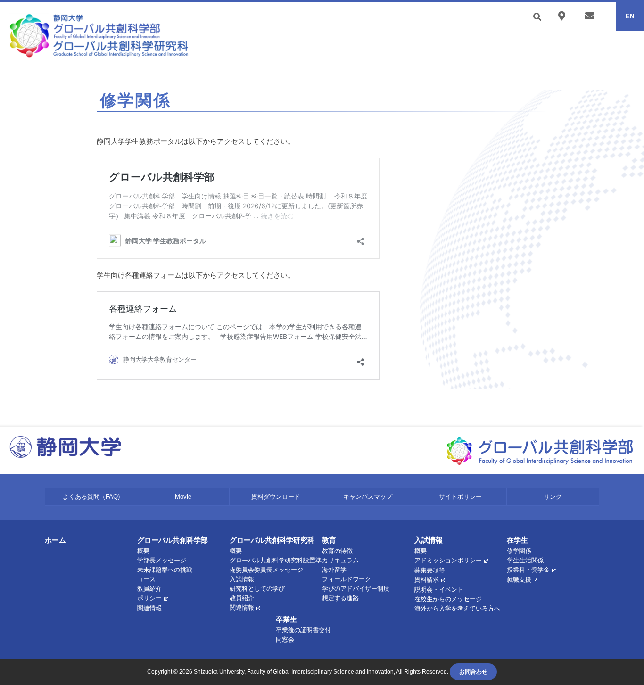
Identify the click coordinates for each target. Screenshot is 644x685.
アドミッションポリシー (448, 560)
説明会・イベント (438, 589)
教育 (329, 540)
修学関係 (519, 550)
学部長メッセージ (161, 560)
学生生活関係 (525, 560)
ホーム (55, 540)
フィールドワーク (346, 579)
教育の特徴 (337, 550)
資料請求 (426, 579)
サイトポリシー (460, 496)
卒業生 (286, 619)
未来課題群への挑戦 (164, 569)
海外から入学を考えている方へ (457, 608)
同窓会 (285, 639)
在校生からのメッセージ (448, 598)
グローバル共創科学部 (172, 540)
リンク (553, 496)
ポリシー (149, 598)
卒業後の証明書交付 (303, 630)
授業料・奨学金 (528, 569)
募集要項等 (429, 570)
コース (146, 579)
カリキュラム (340, 560)
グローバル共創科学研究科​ (272, 540)
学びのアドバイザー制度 (355, 588)
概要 (143, 550)
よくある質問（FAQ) (91, 496)
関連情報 (149, 607)
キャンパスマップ (367, 496)
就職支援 (519, 579)
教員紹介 (149, 588)
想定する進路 (340, 598)
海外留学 (334, 569)
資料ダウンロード (275, 496)
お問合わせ (473, 671)
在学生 (517, 540)
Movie (183, 496)
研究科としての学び (257, 588)
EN (630, 16)
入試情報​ (242, 579)
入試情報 (428, 540)
